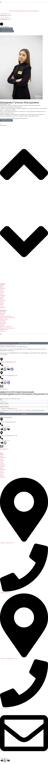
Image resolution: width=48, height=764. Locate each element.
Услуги (29, 11)
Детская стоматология (5, 316)
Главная (11, 11)
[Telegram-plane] (1, 369)
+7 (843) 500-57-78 (5, 14)
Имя (1, 399)
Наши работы (24, 11)
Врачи (19, 11)
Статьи (2, 294)
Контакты (36, 11)
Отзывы (2, 291)
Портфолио (3, 288)
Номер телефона (4, 403)
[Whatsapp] (5, 369)
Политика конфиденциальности (8, 345)
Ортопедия (2, 313)
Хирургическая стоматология (7, 317)
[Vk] (8, 369)
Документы (3, 295)
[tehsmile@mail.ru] (1, 386)
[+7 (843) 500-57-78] (1, 377)
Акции (32, 11)
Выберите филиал (4, 406)
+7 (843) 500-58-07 (5, 17)
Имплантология (4, 319)
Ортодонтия (3, 311)
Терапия (2, 314)
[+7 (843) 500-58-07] (1, 364)
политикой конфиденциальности (16, 410)
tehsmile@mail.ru (4, 389)
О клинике (15, 11)
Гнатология (3, 320)
